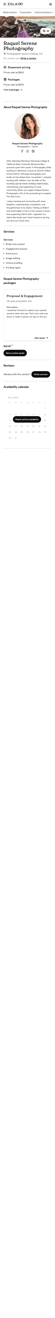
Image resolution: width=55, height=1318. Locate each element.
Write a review (28, 58)
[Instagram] (27, 151)
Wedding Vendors (10, 12)
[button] (45, 31)
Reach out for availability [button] (27, 419)
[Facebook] (22, 151)
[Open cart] (50, 4)
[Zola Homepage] (15, 4)
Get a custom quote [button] (15, 353)
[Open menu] (4, 4)
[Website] (33, 151)
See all (7, 346)
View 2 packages (12, 90)
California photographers (44, 12)
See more (40, 338)
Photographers (25, 12)
